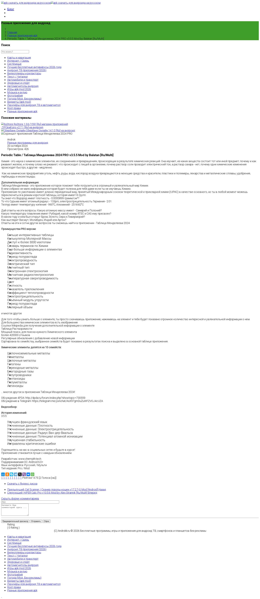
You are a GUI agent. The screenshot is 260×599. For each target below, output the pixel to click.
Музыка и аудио (17, 92)
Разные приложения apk (22, 35)
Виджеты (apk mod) (19, 101)
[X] (20, 474)
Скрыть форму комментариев (20, 498)
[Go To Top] (1, 596)
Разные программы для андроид (27, 142)
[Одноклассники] (7, 474)
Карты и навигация (19, 57)
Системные (14, 63)
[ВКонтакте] (28, 474)
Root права (14, 108)
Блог (10, 9)
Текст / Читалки (17, 76)
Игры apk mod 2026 (19, 89)
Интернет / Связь (18, 60)
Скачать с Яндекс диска (22, 483)
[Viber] (24, 474)
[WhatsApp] (32, 474)
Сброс (46, 521)
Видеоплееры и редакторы (24, 73)
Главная (12, 32)
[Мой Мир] (3, 474)
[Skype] (11, 474)
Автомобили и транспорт (23, 79)
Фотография (15, 95)
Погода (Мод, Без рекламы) (24, 98)
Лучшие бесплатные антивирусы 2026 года (34, 67)
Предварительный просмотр (15, 521)
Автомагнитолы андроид (23, 86)
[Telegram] (15, 474)
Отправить (36, 521)
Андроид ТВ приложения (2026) (26, 70)
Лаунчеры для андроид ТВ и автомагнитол (33, 105)
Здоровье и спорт (18, 82)
